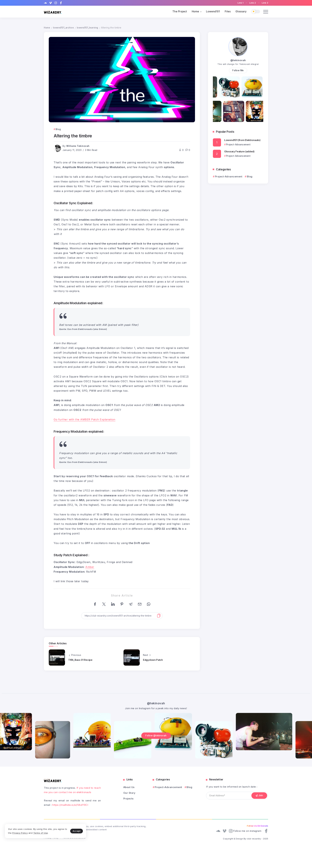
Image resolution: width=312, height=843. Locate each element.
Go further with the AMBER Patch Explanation (84, 419)
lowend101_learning (87, 27)
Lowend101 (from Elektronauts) (242, 140)
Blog (250, 176)
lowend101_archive (63, 27)
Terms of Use (40, 833)
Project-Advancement (228, 176)
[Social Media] (45, 2)
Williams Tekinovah (78, 146)
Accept (76, 831)
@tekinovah (238, 60)
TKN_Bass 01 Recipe (80, 659)
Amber (89, 567)
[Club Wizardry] (53, 11)
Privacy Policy (20, 833)
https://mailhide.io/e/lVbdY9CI (70, 804)
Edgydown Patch (153, 659)
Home (47, 27)
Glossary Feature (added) (239, 151)
